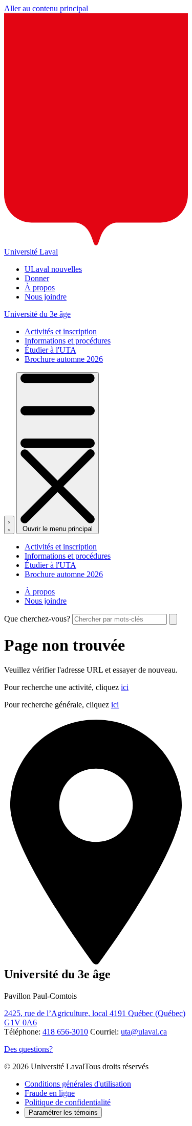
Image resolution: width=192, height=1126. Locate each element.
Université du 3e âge (37, 314)
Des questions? (28, 1049)
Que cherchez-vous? (37, 618)
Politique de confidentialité (68, 1102)
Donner (37, 278)
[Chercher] (9, 525)
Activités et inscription (61, 331)
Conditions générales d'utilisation (78, 1083)
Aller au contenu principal (46, 8)
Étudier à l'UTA (50, 350)
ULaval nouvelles (53, 269)
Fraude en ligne (50, 1093)
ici (125, 687)
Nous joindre (46, 296)
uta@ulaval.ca (144, 1031)
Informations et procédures (68, 340)
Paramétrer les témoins (63, 1112)
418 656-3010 (65, 1031)
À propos (40, 287)
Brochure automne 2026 (64, 359)
